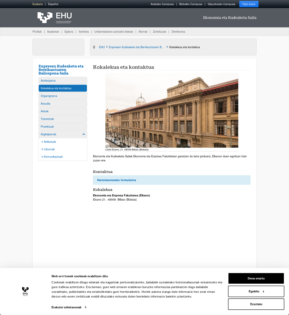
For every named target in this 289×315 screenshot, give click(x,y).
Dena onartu (256, 278)
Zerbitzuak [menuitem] (159, 31)
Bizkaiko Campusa (190, 4)
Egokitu (254, 291)
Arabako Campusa (162, 4)
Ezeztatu (256, 304)
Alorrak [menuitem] (143, 31)
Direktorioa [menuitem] (178, 31)
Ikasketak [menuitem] (53, 31)
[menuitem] (37, 4)
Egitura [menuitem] (68, 31)
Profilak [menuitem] (37, 31)
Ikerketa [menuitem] (84, 31)
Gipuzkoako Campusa (221, 4)
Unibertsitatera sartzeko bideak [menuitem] (113, 31)
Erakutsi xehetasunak (66, 307)
